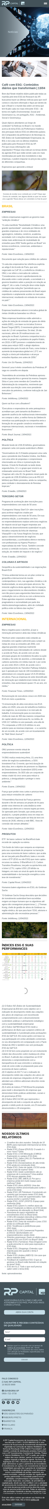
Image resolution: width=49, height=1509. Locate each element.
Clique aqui (42, 194)
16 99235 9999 (8, 1385)
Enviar (24, 1360)
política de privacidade (16, 1348)
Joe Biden (41, 456)
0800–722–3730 (9, 1393)
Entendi (18, 1504)
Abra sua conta (24, 1312)
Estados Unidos (29, 456)
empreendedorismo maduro (17, 522)
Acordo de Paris (26, 348)
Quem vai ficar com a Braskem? (16, 403)
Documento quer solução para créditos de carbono (24, 259)
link (13, 1147)
